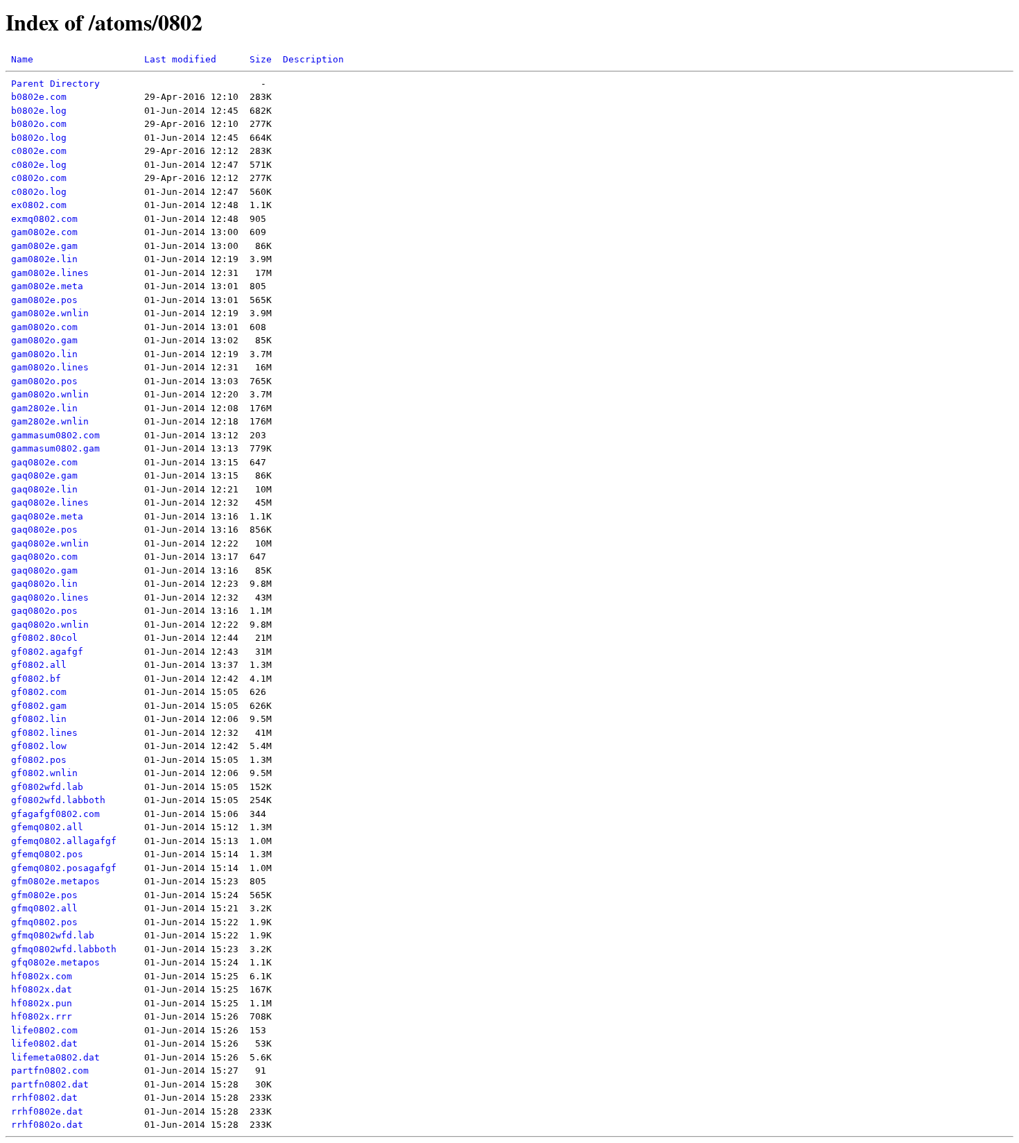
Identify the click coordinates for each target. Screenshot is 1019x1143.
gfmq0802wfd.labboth (63, 949)
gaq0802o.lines (50, 597)
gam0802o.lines (50, 367)
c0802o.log (39, 192)
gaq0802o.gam (44, 570)
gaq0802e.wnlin (50, 543)
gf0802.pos (39, 760)
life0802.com (44, 1030)
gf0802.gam (39, 706)
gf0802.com (39, 692)
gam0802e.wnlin (50, 313)
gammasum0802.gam (55, 448)
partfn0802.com (50, 1070)
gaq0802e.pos (44, 529)
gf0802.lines (44, 733)
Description (313, 59)
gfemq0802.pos (47, 854)
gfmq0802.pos (44, 922)
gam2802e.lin (44, 408)
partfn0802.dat (50, 1084)
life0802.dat (44, 1043)
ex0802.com (39, 205)
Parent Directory (55, 83)
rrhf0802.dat (44, 1097)
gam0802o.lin (44, 354)
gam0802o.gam (44, 340)
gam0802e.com (44, 232)
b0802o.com (39, 124)
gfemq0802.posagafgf (63, 868)
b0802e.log (39, 110)
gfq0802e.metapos (55, 962)
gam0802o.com (44, 327)
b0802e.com (39, 97)
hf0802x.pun (41, 1003)
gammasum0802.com (55, 435)
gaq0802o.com (44, 556)
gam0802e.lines (50, 273)
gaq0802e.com (44, 462)
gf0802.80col (44, 638)
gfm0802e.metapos (55, 881)
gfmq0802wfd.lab (52, 935)
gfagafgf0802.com (55, 814)
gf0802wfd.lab (47, 787)
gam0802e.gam (44, 246)
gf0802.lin (39, 719)
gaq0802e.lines (50, 502)
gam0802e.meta (47, 286)
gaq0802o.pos (44, 610)
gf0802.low (39, 746)
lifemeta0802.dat (55, 1057)
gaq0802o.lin (44, 583)
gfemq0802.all (47, 827)
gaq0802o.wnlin (50, 624)
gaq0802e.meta (47, 516)
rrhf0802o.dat (47, 1124)
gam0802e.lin (44, 259)
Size (261, 59)
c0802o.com (39, 178)
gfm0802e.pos (44, 895)
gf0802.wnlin (44, 773)
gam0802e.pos (44, 300)
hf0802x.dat (41, 989)
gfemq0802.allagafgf (63, 841)
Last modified (180, 59)
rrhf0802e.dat (47, 1111)
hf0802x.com (41, 976)
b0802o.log (39, 137)
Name (22, 59)
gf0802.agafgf (47, 651)
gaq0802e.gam (44, 475)
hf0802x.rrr (41, 1016)
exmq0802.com (44, 219)
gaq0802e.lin (44, 489)
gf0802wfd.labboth (58, 800)
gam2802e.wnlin (50, 421)
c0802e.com (39, 151)
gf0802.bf (36, 678)
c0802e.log (39, 165)
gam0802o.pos (44, 381)
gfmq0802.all (44, 908)
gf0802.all (39, 665)
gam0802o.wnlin (50, 394)
